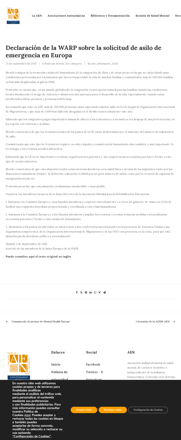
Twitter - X (94, 372)
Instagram (94, 379)
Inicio (55, 364)
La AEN (37, 15)
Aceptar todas (84, 410)
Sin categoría (73, 63)
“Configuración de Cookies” (31, 436)
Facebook (93, 364)
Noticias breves (54, 63)
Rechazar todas (113, 410)
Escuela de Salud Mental (153, 15)
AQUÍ (27, 415)
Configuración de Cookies (148, 410)
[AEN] (13, 15)
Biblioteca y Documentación (110, 15)
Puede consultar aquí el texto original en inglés (38, 256)
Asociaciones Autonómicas (66, 15)
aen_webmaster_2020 (104, 63)
